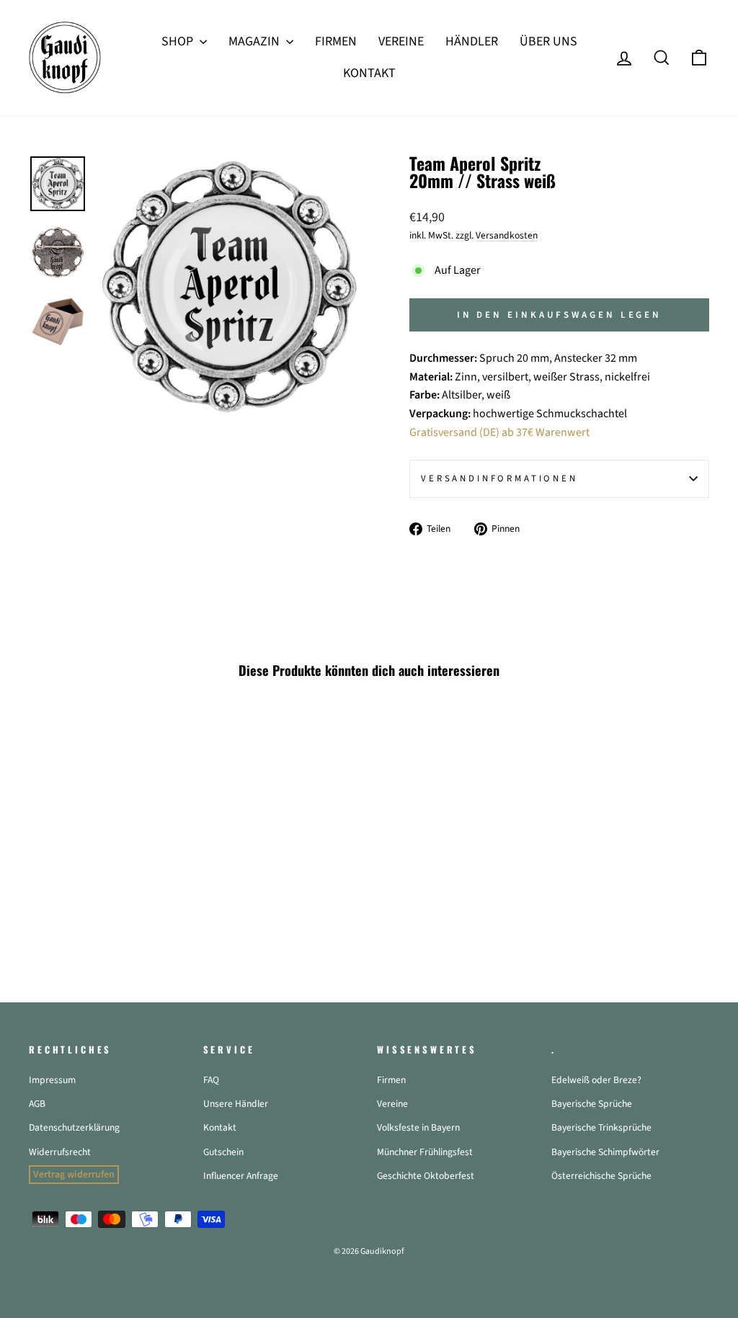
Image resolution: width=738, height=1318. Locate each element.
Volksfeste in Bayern (418, 1127)
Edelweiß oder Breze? (596, 1080)
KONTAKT (369, 73)
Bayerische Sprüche (591, 1103)
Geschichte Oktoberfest (425, 1176)
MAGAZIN (255, 41)
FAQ (211, 1080)
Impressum (52, 1080)
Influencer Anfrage (240, 1176)
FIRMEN (336, 41)
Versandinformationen (499, 478)
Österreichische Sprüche (601, 1176)
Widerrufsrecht (60, 1152)
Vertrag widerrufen (74, 1174)
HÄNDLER (471, 41)
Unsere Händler (235, 1103)
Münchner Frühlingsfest (425, 1152)
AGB (37, 1103)
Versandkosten (507, 235)
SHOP (178, 41)
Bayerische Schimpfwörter (605, 1152)
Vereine (392, 1103)
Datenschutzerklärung (74, 1127)
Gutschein (223, 1152)
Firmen (391, 1080)
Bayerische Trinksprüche (601, 1127)
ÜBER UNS (548, 41)
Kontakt (219, 1127)
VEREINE (401, 41)
